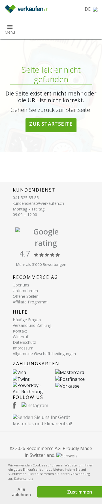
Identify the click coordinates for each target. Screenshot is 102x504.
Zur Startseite (51, 123)
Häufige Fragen (27, 319)
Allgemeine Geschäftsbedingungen (44, 353)
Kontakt (20, 331)
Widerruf (20, 336)
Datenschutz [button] (23, 478)
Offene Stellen (26, 296)
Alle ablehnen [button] (21, 491)
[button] (91, 9)
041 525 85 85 (26, 197)
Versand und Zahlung (32, 325)
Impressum (23, 348)
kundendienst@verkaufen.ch (38, 203)
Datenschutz (24, 342)
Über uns (21, 285)
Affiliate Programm (30, 302)
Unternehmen (25, 290)
